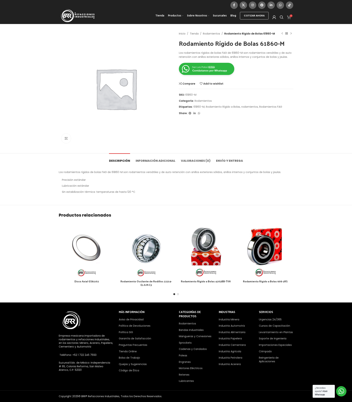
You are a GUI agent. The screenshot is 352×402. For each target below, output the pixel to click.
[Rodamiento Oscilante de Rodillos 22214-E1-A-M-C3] (146, 250)
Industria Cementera (232, 345)
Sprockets (185, 343)
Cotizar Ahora (254, 15)
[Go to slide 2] (178, 294)
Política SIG (126, 332)
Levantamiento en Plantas (276, 332)
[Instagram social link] (252, 5)
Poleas (183, 355)
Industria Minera (229, 319)
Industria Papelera (230, 338)
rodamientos (249, 107)
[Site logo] (78, 15)
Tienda (194, 33)
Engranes (185, 362)
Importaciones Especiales (275, 345)
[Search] (281, 17)
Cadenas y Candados (193, 349)
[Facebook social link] (234, 5)
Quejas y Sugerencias (133, 364)
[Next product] (291, 33)
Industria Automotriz (232, 326)
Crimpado (265, 351)
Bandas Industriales (191, 330)
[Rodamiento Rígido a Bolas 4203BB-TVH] (206, 250)
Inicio (182, 33)
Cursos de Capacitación (274, 326)
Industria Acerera (230, 364)
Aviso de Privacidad (131, 319)
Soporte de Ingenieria (272, 338)
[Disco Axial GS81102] (87, 250)
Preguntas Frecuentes (133, 345)
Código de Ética (129, 370)
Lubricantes (186, 381)
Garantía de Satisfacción (135, 338)
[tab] (119, 159)
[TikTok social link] (289, 5)
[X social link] (243, 5)
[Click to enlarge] (66, 138)
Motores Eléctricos (191, 368)
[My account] (274, 17)
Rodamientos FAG (270, 107)
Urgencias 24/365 (270, 319)
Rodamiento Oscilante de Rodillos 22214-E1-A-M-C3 (146, 283)
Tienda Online (128, 351)
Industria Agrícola (230, 351)
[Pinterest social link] (262, 5)
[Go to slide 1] (174, 294)
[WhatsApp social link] (280, 5)
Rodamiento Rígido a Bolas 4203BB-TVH (206, 281)
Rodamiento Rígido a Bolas (223, 107)
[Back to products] (286, 33)
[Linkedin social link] (271, 5)
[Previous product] (282, 33)
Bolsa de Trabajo (129, 358)
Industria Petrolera (230, 358)
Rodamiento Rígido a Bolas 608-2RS (265, 281)
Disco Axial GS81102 (86, 281)
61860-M (199, 107)
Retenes (184, 375)
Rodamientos (211, 33)
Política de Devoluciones (134, 326)
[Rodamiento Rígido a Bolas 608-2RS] (265, 250)
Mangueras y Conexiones (195, 336)
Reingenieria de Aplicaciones (269, 359)
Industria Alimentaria (232, 332)
